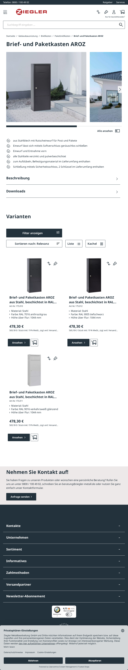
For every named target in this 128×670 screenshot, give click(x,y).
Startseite (10, 36)
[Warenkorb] (121, 11)
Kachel (93, 243)
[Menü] (5, 11)
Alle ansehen (105, 131)
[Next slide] (120, 89)
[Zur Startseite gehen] (31, 12)
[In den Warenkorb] (34, 342)
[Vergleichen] (98, 11)
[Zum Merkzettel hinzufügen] (55, 263)
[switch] (69, 614)
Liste (71, 243)
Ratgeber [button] (108, 2)
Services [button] (120, 2)
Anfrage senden (20, 496)
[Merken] (106, 11)
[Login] (114, 11)
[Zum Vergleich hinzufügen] (49, 263)
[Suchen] (121, 25)
